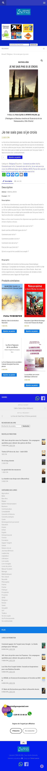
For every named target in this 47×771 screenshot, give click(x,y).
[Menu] (44, 2)
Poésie (4, 587)
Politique (4, 590)
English (4, 532)
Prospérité (5, 592)
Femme (4, 538)
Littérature (5, 558)
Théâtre (4, 613)
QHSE (3, 598)
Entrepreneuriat (7, 535)
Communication (7, 509)
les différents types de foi (14, 169)
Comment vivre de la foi (23, 166)
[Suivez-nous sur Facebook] (43, 398)
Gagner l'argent (7, 543)
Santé (3, 605)
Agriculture (5, 493)
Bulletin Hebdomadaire (9, 504)
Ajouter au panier (15, 157)
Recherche (33, 44)
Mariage (4, 572)
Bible (3, 496)
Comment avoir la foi (8, 166)
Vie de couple (6, 616)
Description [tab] (8, 181)
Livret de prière (7, 566)
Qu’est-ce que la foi (11, 172)
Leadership (5, 553)
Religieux (5, 48)
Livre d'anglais (6, 564)
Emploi (4, 527)
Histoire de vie (6, 548)
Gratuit (4, 545)
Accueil (4, 54)
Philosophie (5, 582)
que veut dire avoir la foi (26, 172)
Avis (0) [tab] (18, 181)
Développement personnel (10, 522)
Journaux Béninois (7, 551)
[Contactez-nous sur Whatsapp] (37, 398)
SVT (3, 611)
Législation (5, 556)
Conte (4, 519)
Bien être (5, 499)
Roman (4, 603)
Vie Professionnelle (8, 618)
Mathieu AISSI (27, 169)
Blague (4, 501)
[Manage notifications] (42, 766)
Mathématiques (7, 574)
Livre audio (5, 561)
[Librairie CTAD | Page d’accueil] (23, 12)
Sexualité (5, 608)
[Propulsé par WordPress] (22, 758)
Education (5, 525)
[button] (42, 61)
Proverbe (5, 595)
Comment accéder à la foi (31, 164)
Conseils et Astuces (8, 514)
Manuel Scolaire (7, 569)
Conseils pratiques (8, 517)
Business (5, 506)
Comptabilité (6, 512)
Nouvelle (4, 579)
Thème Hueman (34, 758)
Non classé (5, 577)
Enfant (4, 530)
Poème (4, 585)
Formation (5, 540)
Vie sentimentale (7, 621)
